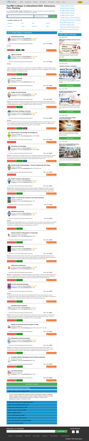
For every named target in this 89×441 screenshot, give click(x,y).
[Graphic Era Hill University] (9, 94)
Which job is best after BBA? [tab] (15, 423)
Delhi (33, 23)
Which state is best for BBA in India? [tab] (18, 407)
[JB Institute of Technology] (9, 148)
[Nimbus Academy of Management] (9, 181)
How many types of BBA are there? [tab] (17, 418)
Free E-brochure (52, 50)
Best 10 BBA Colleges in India (67, 22)
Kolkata (23, 26)
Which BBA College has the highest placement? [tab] (20, 402)
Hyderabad (34, 26)
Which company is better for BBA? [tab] (17, 410)
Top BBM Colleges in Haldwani (67, 13)
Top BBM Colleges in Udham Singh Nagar (70, 17)
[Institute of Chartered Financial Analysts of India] (9, 326)
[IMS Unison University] (9, 249)
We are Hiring (36, 435)
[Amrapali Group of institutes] (9, 308)
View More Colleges (32, 384)
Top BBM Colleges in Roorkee (67, 5)
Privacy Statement (65, 435)
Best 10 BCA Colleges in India (67, 24)
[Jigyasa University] (9, 57)
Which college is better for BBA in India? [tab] (19, 391)
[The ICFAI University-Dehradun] (9, 286)
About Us (10, 435)
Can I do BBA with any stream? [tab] (16, 415)
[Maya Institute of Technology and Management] (9, 135)
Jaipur (47, 26)
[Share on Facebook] (73, 432)
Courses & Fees (11, 50)
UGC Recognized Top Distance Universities (70, 20)
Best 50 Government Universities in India (69, 27)
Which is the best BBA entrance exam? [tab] (18, 404)
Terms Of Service (54, 435)
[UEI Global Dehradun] (9, 373)
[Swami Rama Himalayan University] (9, 113)
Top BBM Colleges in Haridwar (67, 8)
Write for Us (27, 435)
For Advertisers (18, 435)
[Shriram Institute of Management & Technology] (9, 235)
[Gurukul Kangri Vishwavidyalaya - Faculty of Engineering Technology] (9, 167)
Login (80, 2)
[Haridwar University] (9, 81)
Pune (22, 23)
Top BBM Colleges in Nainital (67, 15)
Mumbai (48, 23)
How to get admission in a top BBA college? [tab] (19, 420)
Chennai (10, 26)
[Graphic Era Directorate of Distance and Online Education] (9, 200)
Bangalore (10, 23)
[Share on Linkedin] (77, 432)
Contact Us (44, 435)
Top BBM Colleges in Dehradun (67, 10)
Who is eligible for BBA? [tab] (14, 412)
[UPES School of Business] (9, 267)
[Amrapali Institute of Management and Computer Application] (9, 359)
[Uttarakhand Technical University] (9, 340)
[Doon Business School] (9, 39)
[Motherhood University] (9, 213)
